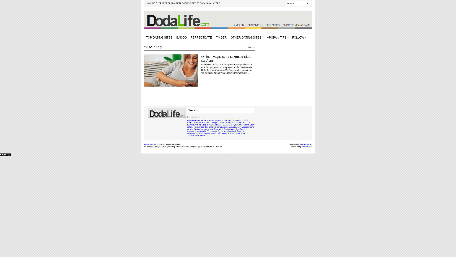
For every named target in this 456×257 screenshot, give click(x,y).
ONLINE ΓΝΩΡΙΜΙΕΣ (233, 120)
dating (189, 127)
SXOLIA (205, 123)
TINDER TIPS (228, 133)
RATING (219, 120)
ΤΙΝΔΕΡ (218, 125)
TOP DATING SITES (159, 37)
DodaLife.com (150, 144)
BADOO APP (228, 125)
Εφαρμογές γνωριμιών (203, 129)
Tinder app (212, 131)
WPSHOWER (306, 144)
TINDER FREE (241, 133)
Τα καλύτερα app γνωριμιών (226, 127)
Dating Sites (248, 125)
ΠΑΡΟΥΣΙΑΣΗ (193, 120)
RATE (211, 120)
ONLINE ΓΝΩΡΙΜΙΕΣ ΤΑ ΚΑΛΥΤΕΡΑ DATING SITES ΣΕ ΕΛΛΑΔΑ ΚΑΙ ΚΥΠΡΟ (183, 3)
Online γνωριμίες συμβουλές (208, 133)
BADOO (181, 37)
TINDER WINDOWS (196, 135)
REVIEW (204, 120)
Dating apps (229, 129)
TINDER (221, 37)
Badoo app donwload (227, 131)
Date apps (218, 129)
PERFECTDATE (201, 37)
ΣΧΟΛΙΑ (197, 123)
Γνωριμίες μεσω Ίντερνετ (220, 123)
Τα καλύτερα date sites (203, 127)
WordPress (307, 146)
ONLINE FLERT (239, 123)
